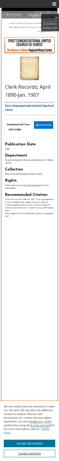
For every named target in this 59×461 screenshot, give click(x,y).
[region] (29, 430)
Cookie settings (40, 425)
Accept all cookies (29, 443)
